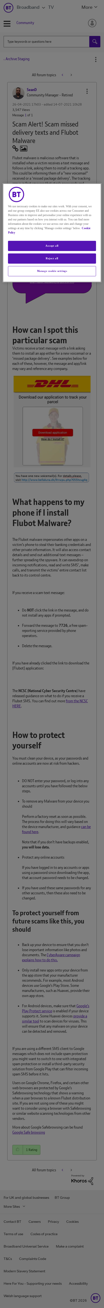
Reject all (52, 258)
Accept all (52, 245)
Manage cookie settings (52, 270)
